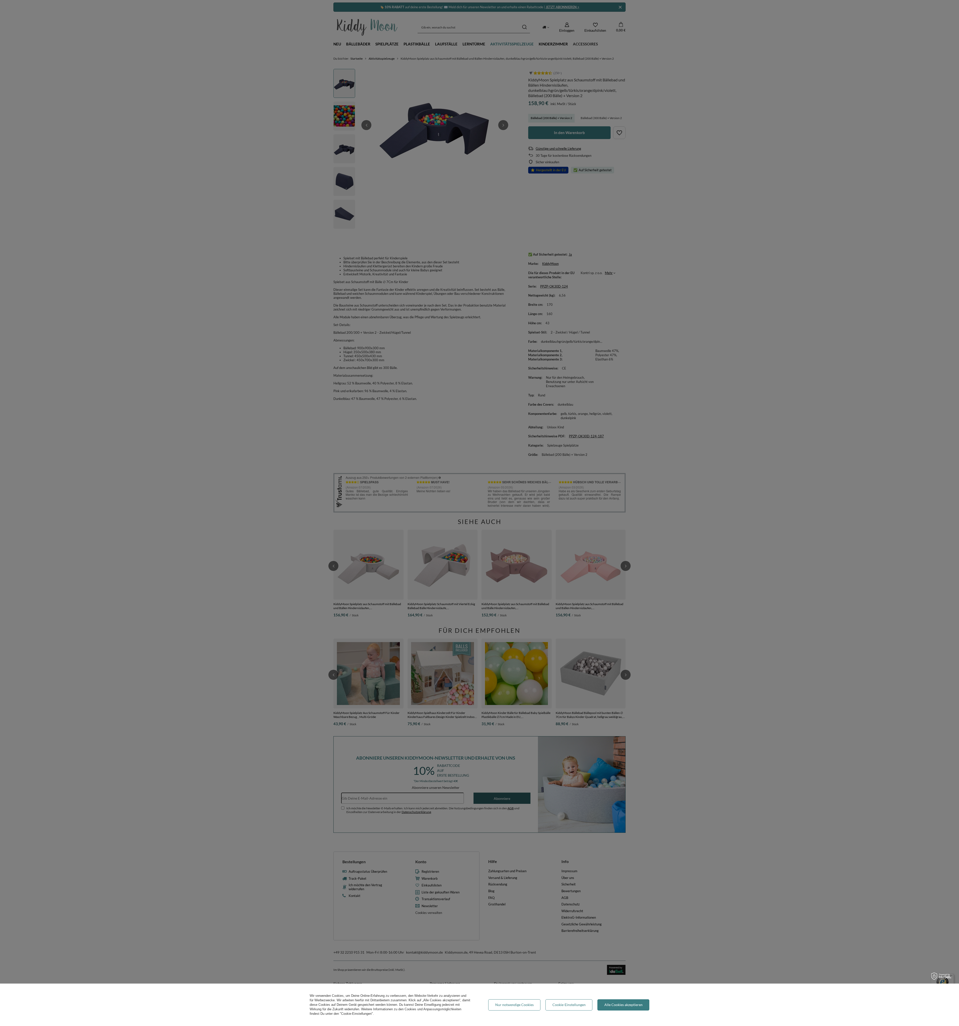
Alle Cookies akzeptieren (623, 1005)
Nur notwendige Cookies (514, 1005)
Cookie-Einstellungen (569, 1005)
